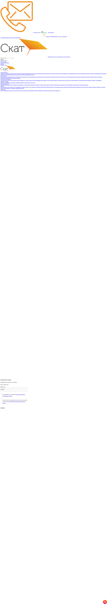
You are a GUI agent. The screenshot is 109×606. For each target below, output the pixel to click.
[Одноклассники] (3, 266)
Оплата (15, 37)
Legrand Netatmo (31, 90)
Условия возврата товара (44, 432)
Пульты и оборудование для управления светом (77, 80)
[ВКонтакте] (1, 266)
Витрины (51, 87)
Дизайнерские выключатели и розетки (9, 73)
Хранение (38, 87)
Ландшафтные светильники (6, 84)
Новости (8, 37)
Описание (5, 126)
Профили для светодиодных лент (27, 80)
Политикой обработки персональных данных (44, 447)
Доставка (11, 37)
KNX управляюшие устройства (7, 90)
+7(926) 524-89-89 (6, 415)
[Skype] (10, 266)
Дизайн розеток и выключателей (24, 73)
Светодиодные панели (15, 80)
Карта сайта (52, 432)
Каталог (4, 95)
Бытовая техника (30, 74)
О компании (3, 37)
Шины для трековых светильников (8, 82)
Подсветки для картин (60, 77)
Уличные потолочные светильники (57, 84)
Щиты (26, 90)
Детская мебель (56, 87)
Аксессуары (32, 82)
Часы (5, 88)
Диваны (2, 87)
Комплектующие (4, 78)
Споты (67, 77)
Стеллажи (103, 87)
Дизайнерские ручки (19, 88)
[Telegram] (12, 266)
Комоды (62, 87)
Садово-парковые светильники (71, 84)
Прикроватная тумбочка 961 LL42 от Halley (10, 357)
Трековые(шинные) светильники (23, 82)
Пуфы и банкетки (97, 87)
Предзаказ (3, 145)
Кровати (75, 87)
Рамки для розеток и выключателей (19, 74)
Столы (9, 87)
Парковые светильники (18, 84)
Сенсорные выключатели (37, 73)
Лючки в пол (59, 73)
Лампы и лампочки (98, 77)
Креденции (70, 87)
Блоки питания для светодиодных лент (58, 80)
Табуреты (34, 87)
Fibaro (36, 90)
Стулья (15, 87)
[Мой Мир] (5, 266)
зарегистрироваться (5, 62)
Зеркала (12, 87)
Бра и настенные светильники (48, 77)
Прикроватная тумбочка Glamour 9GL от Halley (11, 313)
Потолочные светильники (6, 77)
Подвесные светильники (21, 77)
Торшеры (92, 77)
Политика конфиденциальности (28, 432)
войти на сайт (3, 61)
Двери (85, 87)
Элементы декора (24, 87)
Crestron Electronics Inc (47, 90)
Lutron (53, 90)
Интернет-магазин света (8, 92)
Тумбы (4, 99)
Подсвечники (90, 87)
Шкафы (19, 87)
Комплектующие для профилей (94, 80)
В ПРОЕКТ (3, 256)
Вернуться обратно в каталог (7, 104)
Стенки (2, 88)
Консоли (66, 87)
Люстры (14, 77)
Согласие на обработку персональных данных (25, 443)
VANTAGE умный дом (19, 90)
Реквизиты (37, 432)
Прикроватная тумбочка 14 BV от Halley (9, 291)
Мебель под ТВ (80, 87)
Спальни (13, 88)
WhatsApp (45, 32)
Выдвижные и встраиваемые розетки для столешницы (73, 73)
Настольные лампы (85, 77)
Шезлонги (8, 88)
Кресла (5, 87)
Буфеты (44, 87)
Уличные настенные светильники (42, 84)
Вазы (48, 87)
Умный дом (57, 90)
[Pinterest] (6, 266)
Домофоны (40, 90)
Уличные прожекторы (83, 84)
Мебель (4, 97)
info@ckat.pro (51, 32)
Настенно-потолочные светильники (34, 77)
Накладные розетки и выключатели (93, 73)
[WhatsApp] (8, 266)
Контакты (19, 37)
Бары (42, 87)
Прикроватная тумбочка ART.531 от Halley (10, 335)
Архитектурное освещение (29, 84)
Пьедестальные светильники (14, 78)
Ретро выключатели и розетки (49, 73)
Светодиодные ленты (5, 80)
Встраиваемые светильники (75, 77)
